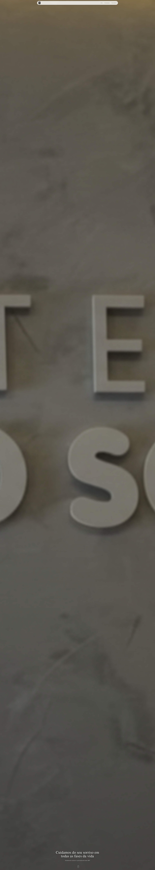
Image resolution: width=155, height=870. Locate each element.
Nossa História (114, 2)
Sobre (102, 2)
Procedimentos (107, 2)
